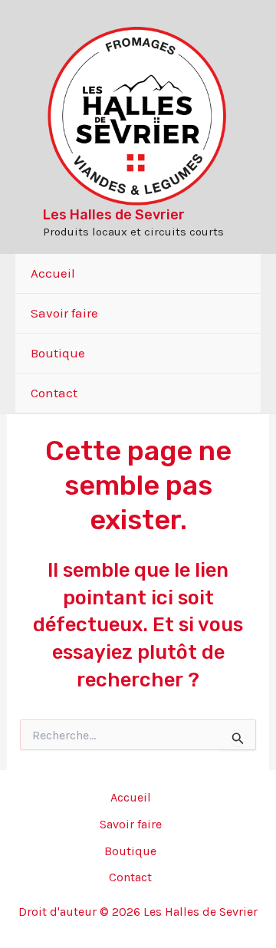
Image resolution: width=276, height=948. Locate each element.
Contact (54, 392)
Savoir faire (64, 313)
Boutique (58, 352)
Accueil (53, 273)
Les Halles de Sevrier (114, 214)
